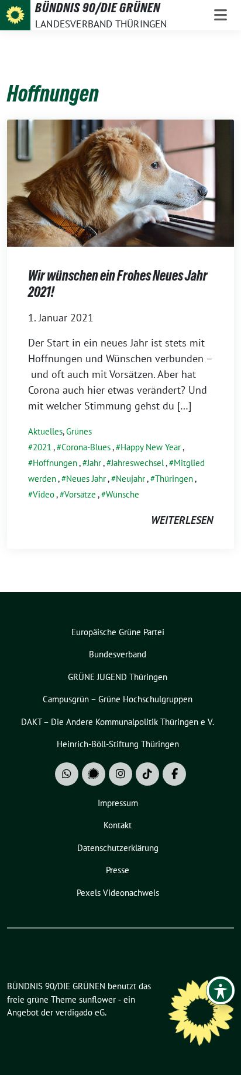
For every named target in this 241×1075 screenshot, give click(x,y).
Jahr (94, 462)
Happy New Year (150, 447)
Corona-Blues (86, 447)
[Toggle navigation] (220, 15)
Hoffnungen (55, 462)
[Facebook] (174, 774)
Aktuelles (45, 431)
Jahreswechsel (137, 462)
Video (43, 494)
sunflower (97, 999)
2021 (42, 447)
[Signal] (93, 774)
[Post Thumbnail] (120, 182)
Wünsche (122, 494)
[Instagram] (120, 774)
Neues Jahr (86, 478)
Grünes (79, 431)
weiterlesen (182, 520)
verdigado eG (80, 1012)
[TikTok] (147, 774)
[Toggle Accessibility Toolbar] (220, 990)
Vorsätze (80, 494)
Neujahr (130, 478)
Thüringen (174, 478)
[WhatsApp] (66, 774)
